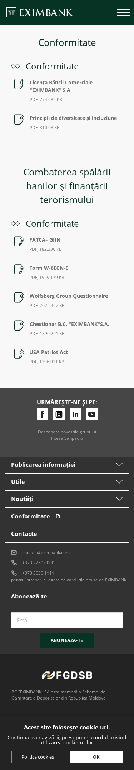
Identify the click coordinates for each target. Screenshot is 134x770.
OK (96, 757)
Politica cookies (37, 757)
